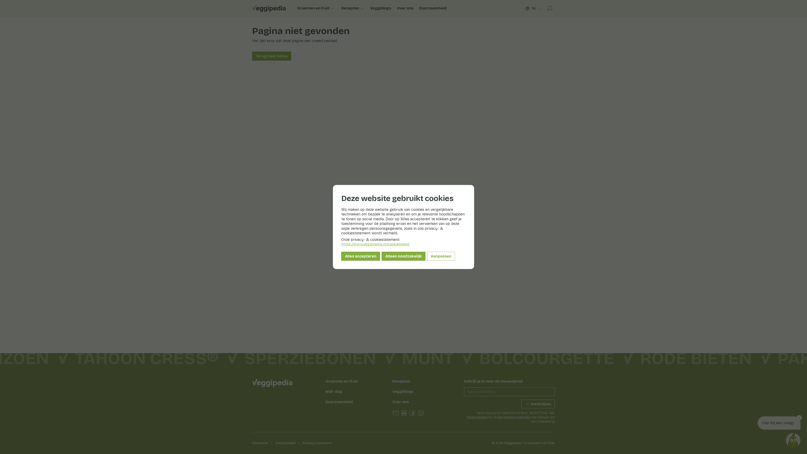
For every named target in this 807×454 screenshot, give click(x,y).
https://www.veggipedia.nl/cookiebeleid (375, 244)
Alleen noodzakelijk (403, 256)
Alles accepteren (360, 256)
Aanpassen (441, 256)
